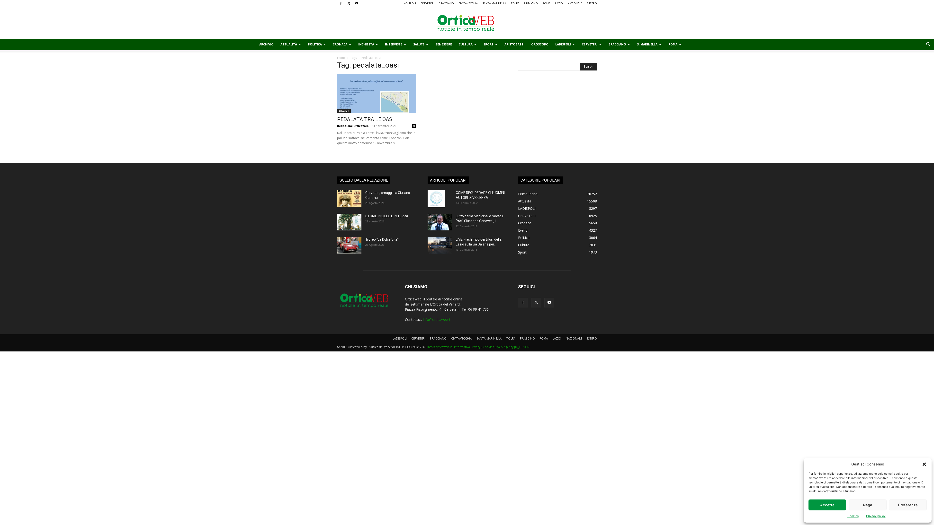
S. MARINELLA (647, 44)
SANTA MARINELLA (494, 3)
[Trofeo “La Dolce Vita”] (349, 245)
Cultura (466, 44)
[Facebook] (340, 3)
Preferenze (908, 505)
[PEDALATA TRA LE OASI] (376, 93)
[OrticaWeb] (467, 23)
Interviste (393, 44)
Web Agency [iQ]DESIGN (513, 347)
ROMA (546, 3)
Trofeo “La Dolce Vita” (382, 239)
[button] (924, 464)
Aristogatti (514, 44)
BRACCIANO (446, 3)
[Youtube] (356, 3)
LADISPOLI (409, 3)
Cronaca (340, 44)
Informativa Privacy (467, 347)
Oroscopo (539, 44)
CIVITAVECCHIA (468, 3)
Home (341, 58)
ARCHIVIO (266, 44)
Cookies (853, 516)
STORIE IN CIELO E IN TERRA (386, 216)
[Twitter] (348, 3)
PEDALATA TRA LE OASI (365, 119)
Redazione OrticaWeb (352, 126)
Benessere (443, 44)
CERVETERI (427, 3)
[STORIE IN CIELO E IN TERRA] (349, 222)
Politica (315, 44)
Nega (867, 505)
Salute (418, 44)
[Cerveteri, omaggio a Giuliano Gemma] (349, 198)
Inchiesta (366, 44)
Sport (489, 44)
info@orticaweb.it (436, 319)
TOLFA (515, 3)
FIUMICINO (531, 3)
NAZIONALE (574, 3)
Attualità (288, 44)
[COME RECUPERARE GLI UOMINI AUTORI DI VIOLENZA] (436, 198)
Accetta (827, 505)
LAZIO (559, 3)
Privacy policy (876, 516)
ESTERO (592, 3)
